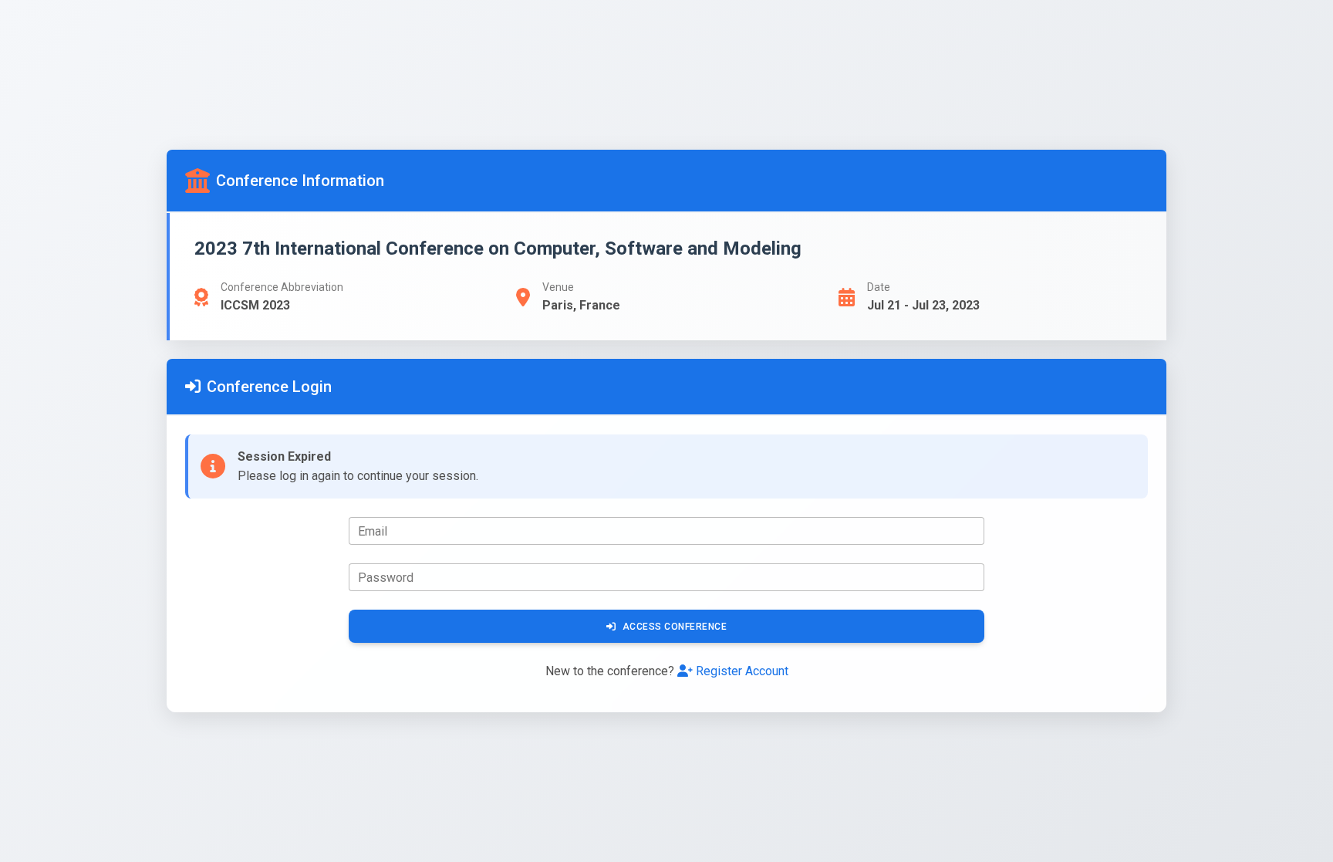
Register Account (742, 671)
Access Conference (675, 626)
